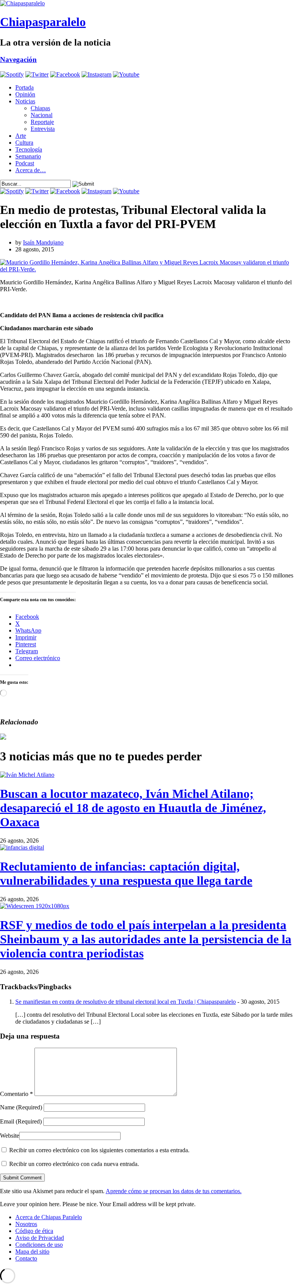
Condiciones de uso (39, 1244)
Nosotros (26, 1224)
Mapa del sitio (32, 1251)
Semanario (28, 156)
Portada (24, 87)
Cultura (24, 142)
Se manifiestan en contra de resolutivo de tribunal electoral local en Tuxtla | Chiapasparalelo (125, 1001)
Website (9, 1135)
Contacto (26, 1258)
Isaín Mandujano (43, 242)
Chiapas (40, 108)
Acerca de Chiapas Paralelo (48, 1217)
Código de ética (34, 1231)
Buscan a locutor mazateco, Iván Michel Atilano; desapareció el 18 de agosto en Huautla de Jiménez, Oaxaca (133, 808)
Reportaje (42, 122)
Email (21, 1121)
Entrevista (43, 129)
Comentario (16, 1094)
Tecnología (28, 149)
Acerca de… (30, 170)
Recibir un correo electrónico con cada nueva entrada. (74, 1164)
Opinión (25, 94)
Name (21, 1107)
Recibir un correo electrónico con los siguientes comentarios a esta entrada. (99, 1150)
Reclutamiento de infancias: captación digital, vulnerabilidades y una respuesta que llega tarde (126, 873)
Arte (20, 135)
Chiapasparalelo (43, 22)
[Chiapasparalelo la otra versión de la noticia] (147, 3)
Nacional (41, 115)
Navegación (18, 59)
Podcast (24, 163)
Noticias (25, 101)
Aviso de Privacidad (39, 1237)
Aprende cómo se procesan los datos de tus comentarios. (174, 1191)
